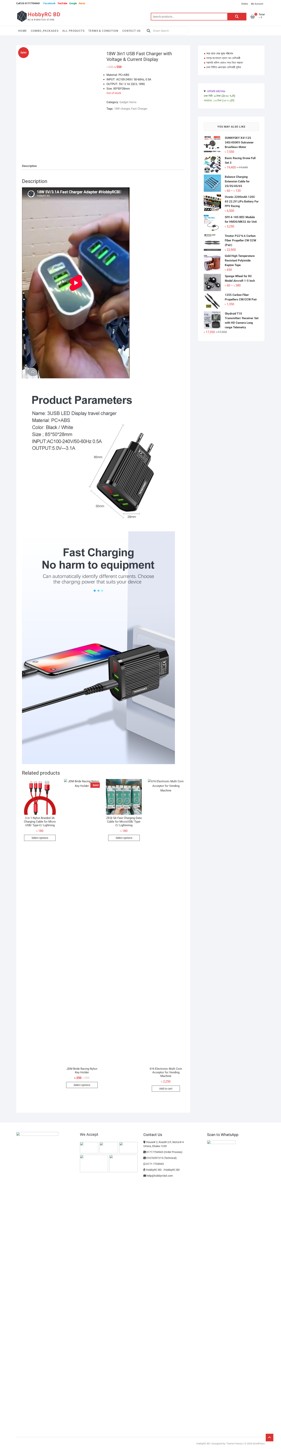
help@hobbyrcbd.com (159, 1175)
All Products (73, 30)
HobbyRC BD (44, 14)
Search (236, 16)
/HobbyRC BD (171, 1169)
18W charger (122, 108)
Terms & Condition (103, 30)
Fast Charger (139, 108)
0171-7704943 (155, 1163)
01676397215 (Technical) (161, 1157)
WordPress (259, 1443)
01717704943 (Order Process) (164, 1152)
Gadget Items (127, 102)
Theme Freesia (234, 1443)
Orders (244, 3)
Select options (40, 837)
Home (22, 30)
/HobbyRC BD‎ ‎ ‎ (154, 1169)
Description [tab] (29, 166)
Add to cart (165, 1088)
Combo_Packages (45, 30)
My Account (257, 3)
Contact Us (131, 30)
